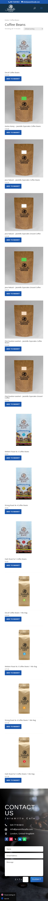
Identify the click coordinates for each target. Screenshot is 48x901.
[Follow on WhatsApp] (24, 839)
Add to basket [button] (13, 79)
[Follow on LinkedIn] (20, 839)
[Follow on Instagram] (11, 839)
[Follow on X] (15, 839)
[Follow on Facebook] (6, 839)
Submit (36, 879)
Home (7, 20)
